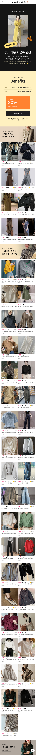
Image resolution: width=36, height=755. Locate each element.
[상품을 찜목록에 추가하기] (16, 159)
